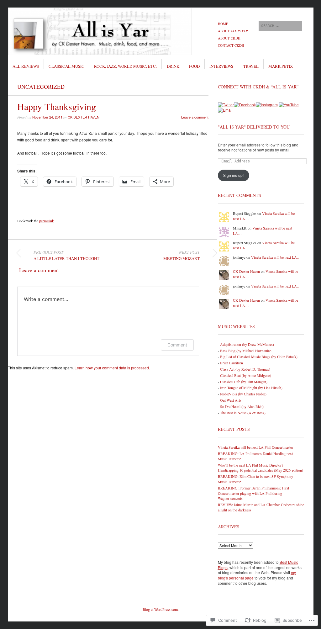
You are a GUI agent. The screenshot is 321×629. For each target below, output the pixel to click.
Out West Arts (230, 400)
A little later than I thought (66, 255)
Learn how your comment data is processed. (112, 367)
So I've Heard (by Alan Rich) (242, 406)
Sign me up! (233, 175)
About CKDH (229, 38)
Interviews (221, 66)
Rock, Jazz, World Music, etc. (125, 66)
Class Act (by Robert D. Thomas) (245, 369)
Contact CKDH (231, 45)
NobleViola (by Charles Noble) (243, 393)
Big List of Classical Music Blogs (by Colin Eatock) (258, 356)
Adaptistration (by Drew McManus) (247, 344)
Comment (177, 344)
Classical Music (66, 66)
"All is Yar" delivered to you (254, 127)
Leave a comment (194, 116)
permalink (46, 220)
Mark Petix (280, 66)
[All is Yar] (113, 31)
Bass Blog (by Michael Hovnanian (245, 350)
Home (223, 23)
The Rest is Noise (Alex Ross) (243, 412)
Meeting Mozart (181, 255)
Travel (251, 66)
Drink (173, 66)
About (233, 31)
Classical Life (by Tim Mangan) (243, 381)
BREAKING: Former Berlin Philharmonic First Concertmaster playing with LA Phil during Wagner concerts (253, 493)
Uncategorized (41, 86)
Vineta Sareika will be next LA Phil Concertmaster (255, 447)
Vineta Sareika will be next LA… (276, 257)
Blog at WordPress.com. (161, 609)
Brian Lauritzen (231, 362)
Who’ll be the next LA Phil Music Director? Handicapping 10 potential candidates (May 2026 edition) (260, 467)
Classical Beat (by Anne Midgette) (245, 375)
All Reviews (26, 66)
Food (194, 66)
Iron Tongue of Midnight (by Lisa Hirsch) (251, 387)
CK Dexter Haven (83, 116)
